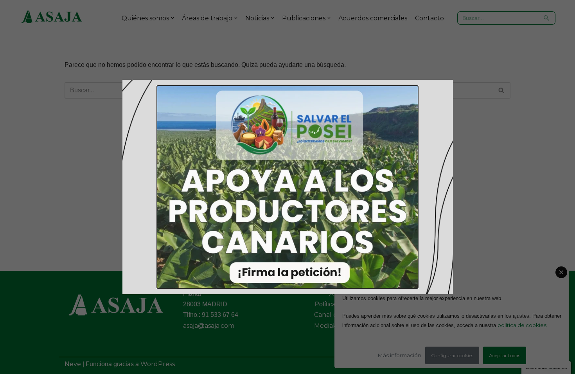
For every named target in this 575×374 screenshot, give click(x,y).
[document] (287, 187)
